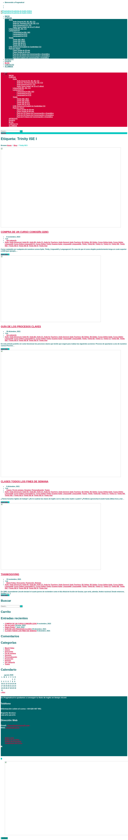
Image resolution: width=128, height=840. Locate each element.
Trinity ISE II (13, 246)
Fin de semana (18, 490)
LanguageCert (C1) (20, 34)
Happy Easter (10, 627)
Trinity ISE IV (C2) (19, 45)
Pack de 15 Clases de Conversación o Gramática (31, 54)
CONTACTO (9, 65)
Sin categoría (11, 240)
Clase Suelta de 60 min (21, 52)
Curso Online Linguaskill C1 (24, 244)
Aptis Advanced (16, 242)
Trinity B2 (91, 244)
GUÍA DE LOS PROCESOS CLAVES (21, 326)
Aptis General (63, 242)
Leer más (4, 254)
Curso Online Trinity (43, 244)
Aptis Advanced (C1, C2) (22, 25)
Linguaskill (67, 244)
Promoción (30, 583)
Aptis (11, 20)
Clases (9, 490)
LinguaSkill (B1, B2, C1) (18, 29)
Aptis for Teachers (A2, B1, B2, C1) (26, 23)
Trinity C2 (107, 244)
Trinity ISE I (9, 495)
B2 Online (93, 242)
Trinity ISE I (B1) (19, 39)
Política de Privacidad (13, 741)
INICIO (7, 16)
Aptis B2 (33, 242)
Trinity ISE (115, 244)
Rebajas (38, 583)
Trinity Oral (43, 246)
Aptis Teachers (75, 242)
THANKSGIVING (10, 574)
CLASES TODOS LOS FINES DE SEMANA (24, 481)
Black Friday (11, 583)
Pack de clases (14, 48)
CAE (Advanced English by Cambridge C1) (25, 47)
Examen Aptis (57, 244)
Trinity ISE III (23, 246)
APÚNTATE (9, 59)
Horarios (27, 490)
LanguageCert (14, 30)
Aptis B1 (25, 242)
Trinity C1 (99, 244)
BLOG (7, 63)
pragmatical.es (13, 728)
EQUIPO (8, 61)
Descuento (21, 583)
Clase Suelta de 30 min (21, 50)
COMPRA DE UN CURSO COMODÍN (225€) (24, 232)
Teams (47, 490)
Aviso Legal (9, 738)
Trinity (11, 38)
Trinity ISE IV (33, 246)
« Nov (3, 692)
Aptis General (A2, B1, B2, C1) (24, 21)
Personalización (38, 490)
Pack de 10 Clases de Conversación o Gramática (31, 56)
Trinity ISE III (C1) (19, 43)
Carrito (3, 133)
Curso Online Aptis (105, 242)
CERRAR (4, 838)
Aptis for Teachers (51, 242)
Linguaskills (76, 244)
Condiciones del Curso (13, 743)
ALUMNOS (9, 66)
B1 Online (85, 242)
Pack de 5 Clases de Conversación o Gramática (31, 57)
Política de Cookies (12, 739)
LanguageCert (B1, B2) (21, 32)
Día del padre (10, 625)
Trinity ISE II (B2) (19, 41)
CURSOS (8, 18)
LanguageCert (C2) (20, 36)
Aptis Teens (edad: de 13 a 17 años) (26, 27)
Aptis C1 (40, 242)
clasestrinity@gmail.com (18, 725)
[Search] (21, 131)
